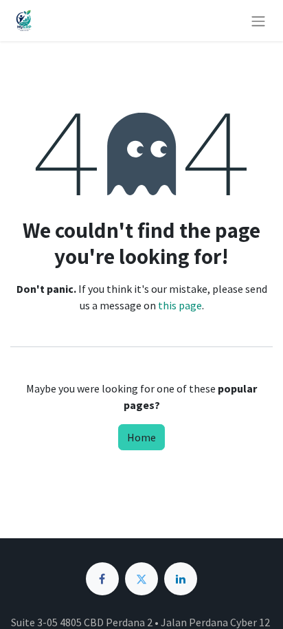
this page (180, 305)
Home (141, 437)
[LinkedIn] (180, 578)
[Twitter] (141, 578)
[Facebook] (102, 578)
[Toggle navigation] (258, 20)
